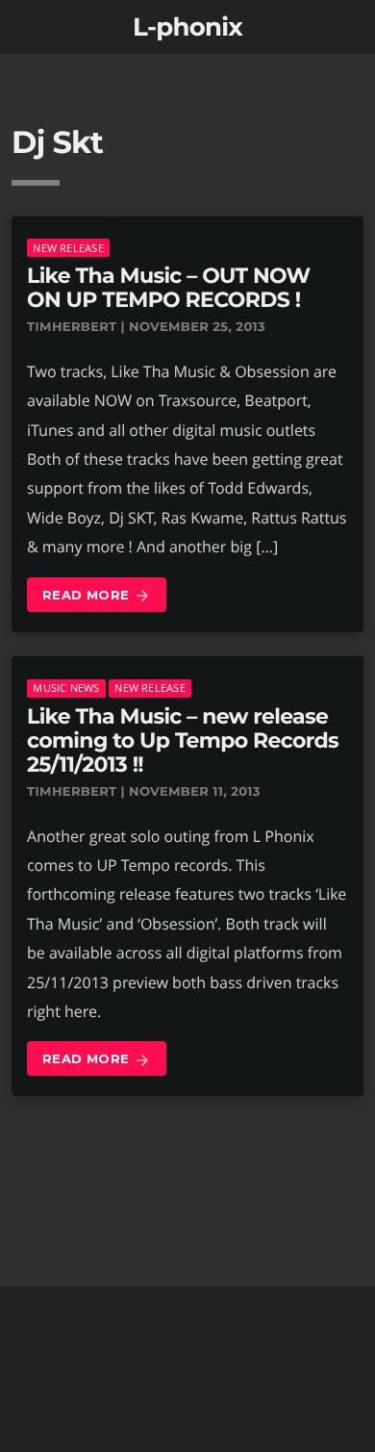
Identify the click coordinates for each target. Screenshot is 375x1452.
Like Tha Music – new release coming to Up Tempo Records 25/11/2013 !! (182, 740)
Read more (96, 595)
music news (66, 687)
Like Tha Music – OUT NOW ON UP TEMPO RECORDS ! (168, 288)
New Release (68, 248)
